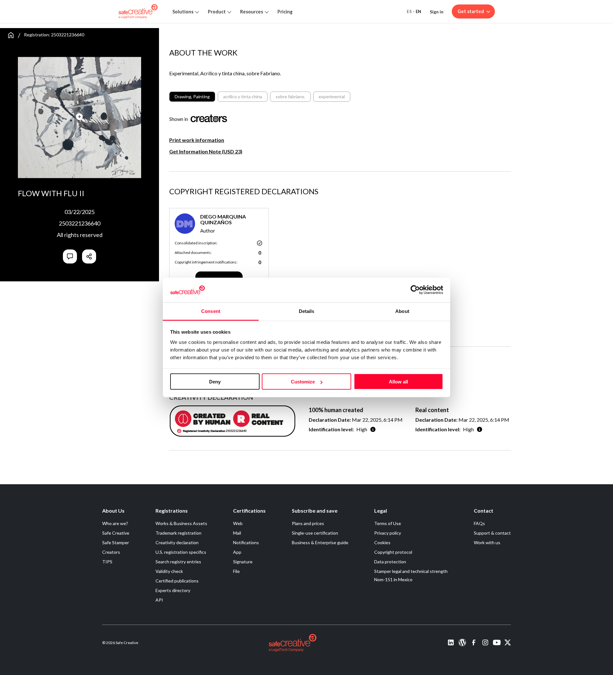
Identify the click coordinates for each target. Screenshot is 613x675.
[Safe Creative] (138, 11)
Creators (111, 552)
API (159, 600)
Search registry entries (178, 561)
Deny (215, 381)
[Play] (80, 117)
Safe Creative (115, 533)
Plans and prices (308, 523)
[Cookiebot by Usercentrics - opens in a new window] (415, 290)
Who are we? (115, 523)
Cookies (382, 542)
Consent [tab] (210, 311)
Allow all (398, 381)
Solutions (182, 11)
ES (409, 11)
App (237, 552)
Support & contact (492, 533)
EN (418, 11)
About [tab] (402, 311)
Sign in (436, 11)
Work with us (487, 542)
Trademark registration (178, 533)
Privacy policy (387, 533)
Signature (243, 561)
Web (238, 523)
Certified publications (177, 580)
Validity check (169, 571)
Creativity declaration (177, 542)
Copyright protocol (393, 552)
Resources (251, 11)
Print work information (196, 140)
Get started (471, 11)
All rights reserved (79, 234)
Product (217, 11)
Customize (303, 381)
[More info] (373, 429)
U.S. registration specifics (180, 552)
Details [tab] (306, 311)
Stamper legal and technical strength (411, 571)
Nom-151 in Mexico (393, 579)
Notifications (246, 542)
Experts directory (172, 590)
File (236, 571)
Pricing (284, 11)
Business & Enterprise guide (320, 542)
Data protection (390, 561)
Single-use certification (315, 533)
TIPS (107, 561)
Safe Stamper (115, 542)
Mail (237, 533)
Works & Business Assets (181, 523)
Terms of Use (387, 523)
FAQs (479, 523)
